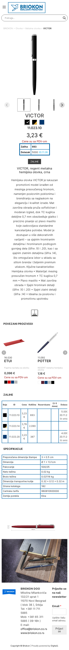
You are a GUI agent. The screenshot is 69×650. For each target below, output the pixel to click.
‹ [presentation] (4, 352)
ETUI (8, 361)
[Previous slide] (7, 105)
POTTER (44, 361)
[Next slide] (62, 105)
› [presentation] (65, 352)
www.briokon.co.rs (32, 633)
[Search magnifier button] (64, 18)
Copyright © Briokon (20, 645)
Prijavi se (59, 630)
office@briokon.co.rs (34, 629)
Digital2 (54, 645)
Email (56, 606)
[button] (24, 105)
